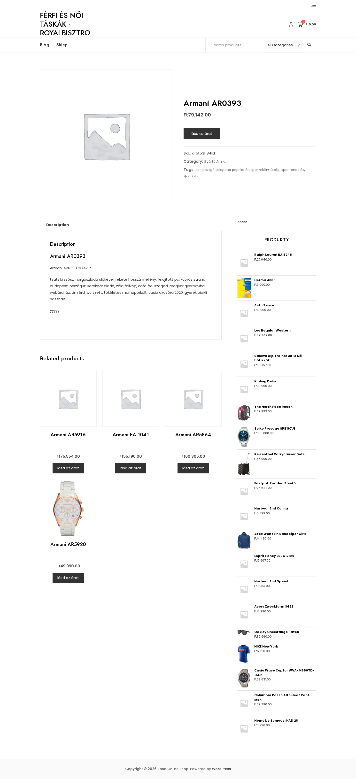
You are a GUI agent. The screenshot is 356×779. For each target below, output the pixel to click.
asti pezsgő (205, 169)
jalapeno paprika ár (233, 169)
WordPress (221, 768)
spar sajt (191, 175)
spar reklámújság (265, 169)
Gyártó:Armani (216, 161)
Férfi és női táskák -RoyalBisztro (65, 24)
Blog (44, 45)
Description (57, 224)
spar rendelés (292, 169)
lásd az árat (201, 133)
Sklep (62, 45)
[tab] (57, 225)
